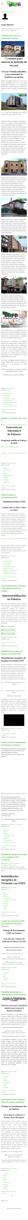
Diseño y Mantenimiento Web (14, 1208)
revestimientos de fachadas (10, 899)
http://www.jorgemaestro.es (17, 28)
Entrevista (6, 479)
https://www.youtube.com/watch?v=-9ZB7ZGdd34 (13, 538)
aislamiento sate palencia (10, 571)
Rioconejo (6, 978)
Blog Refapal (11, 388)
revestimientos (7, 470)
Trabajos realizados (12, 637)
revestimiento (7, 1182)
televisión (6, 480)
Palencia (6, 473)
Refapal (5, 468)
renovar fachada (7, 404)
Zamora (5, 979)
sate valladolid (7, 395)
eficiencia (6, 903)
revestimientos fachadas (9, 398)
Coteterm (6, 901)
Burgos (5, 907)
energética (6, 905)
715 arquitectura (7, 840)
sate (4, 471)
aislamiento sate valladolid (10, 573)
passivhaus (6, 829)
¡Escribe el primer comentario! (8, 409)
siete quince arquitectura (9, 842)
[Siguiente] (23, 1195)
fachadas (6, 1184)
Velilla (5, 1085)
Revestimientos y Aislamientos (15, 728)
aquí (8, 364)
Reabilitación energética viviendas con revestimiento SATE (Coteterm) (14, 857)
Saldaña (5, 831)
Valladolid (6, 477)
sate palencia (7, 397)
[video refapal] (14, 448)
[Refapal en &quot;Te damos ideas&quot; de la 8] (13, 424)
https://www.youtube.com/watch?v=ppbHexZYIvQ (14, 453)
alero (5, 976)
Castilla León (7, 482)
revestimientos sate (8, 393)
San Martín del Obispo (9, 835)
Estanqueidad (7, 837)
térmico (5, 974)
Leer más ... (4, 411)
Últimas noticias (12, 463)
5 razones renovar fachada (10, 406)
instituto (5, 1188)
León (5, 908)
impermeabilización (8, 475)
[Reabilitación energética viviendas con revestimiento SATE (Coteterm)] (14, 864)
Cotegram (6, 1087)
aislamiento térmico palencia (10, 402)
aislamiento (6, 972)
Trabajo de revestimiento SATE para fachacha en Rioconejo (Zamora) (13, 923)
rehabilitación (7, 1082)
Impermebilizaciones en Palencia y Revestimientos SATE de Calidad (13, 588)
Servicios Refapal (12, 887)
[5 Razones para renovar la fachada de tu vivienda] (12, 48)
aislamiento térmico (8, 400)
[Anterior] (5, 1195)
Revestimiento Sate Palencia (19, 1161)
